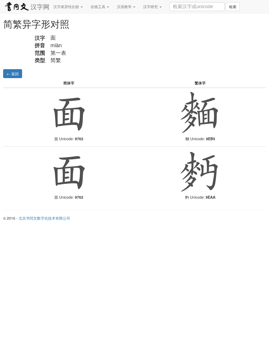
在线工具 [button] (98, 6)
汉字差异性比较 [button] (66, 6)
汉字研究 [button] (151, 6)
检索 (232, 6)
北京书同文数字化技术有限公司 (44, 218)
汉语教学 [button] (125, 6)
